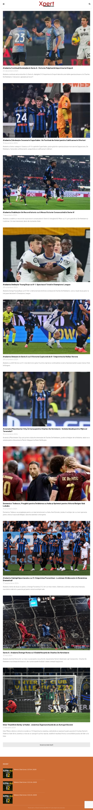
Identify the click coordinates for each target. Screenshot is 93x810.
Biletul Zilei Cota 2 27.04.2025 (25, 769)
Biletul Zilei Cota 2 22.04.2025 (25, 782)
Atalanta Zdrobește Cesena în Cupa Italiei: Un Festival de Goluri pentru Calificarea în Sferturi (44, 140)
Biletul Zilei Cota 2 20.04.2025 (25, 795)
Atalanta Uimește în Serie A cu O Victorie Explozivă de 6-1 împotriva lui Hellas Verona (40, 356)
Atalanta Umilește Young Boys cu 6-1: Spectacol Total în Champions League (36, 284)
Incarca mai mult (46, 745)
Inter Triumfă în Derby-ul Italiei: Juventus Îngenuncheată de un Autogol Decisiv (38, 724)
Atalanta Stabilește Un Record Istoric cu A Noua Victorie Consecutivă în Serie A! (38, 212)
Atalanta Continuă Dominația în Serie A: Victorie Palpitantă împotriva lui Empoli (38, 68)
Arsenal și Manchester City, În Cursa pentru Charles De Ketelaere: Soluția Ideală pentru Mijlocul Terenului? (45, 430)
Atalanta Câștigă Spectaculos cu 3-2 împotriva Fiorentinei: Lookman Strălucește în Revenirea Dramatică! (45, 579)
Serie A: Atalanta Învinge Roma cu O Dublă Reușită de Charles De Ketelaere (36, 652)
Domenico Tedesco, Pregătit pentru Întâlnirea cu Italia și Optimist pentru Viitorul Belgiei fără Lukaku (44, 504)
